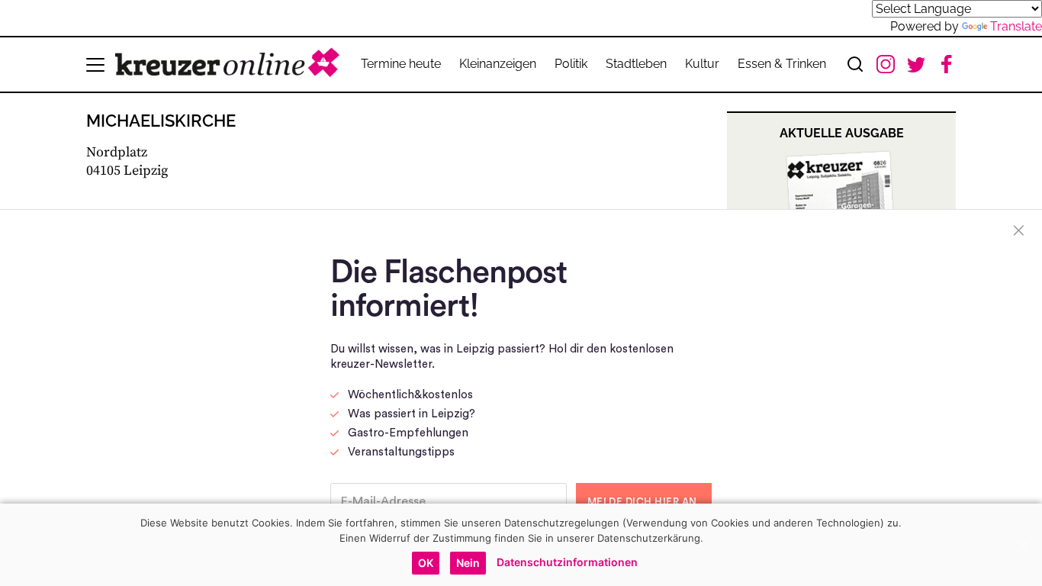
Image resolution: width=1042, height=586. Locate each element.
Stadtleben (636, 63)
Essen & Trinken (782, 63)
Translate (1016, 26)
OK (425, 562)
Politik (571, 63)
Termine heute (401, 63)
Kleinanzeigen (497, 63)
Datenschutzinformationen (567, 561)
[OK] (1023, 544)
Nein (468, 562)
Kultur (702, 63)
